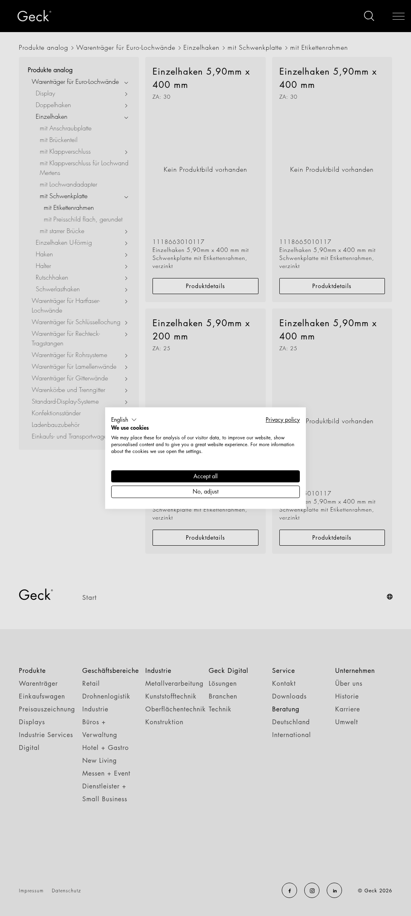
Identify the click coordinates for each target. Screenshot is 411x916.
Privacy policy (283, 419)
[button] (124, 419)
